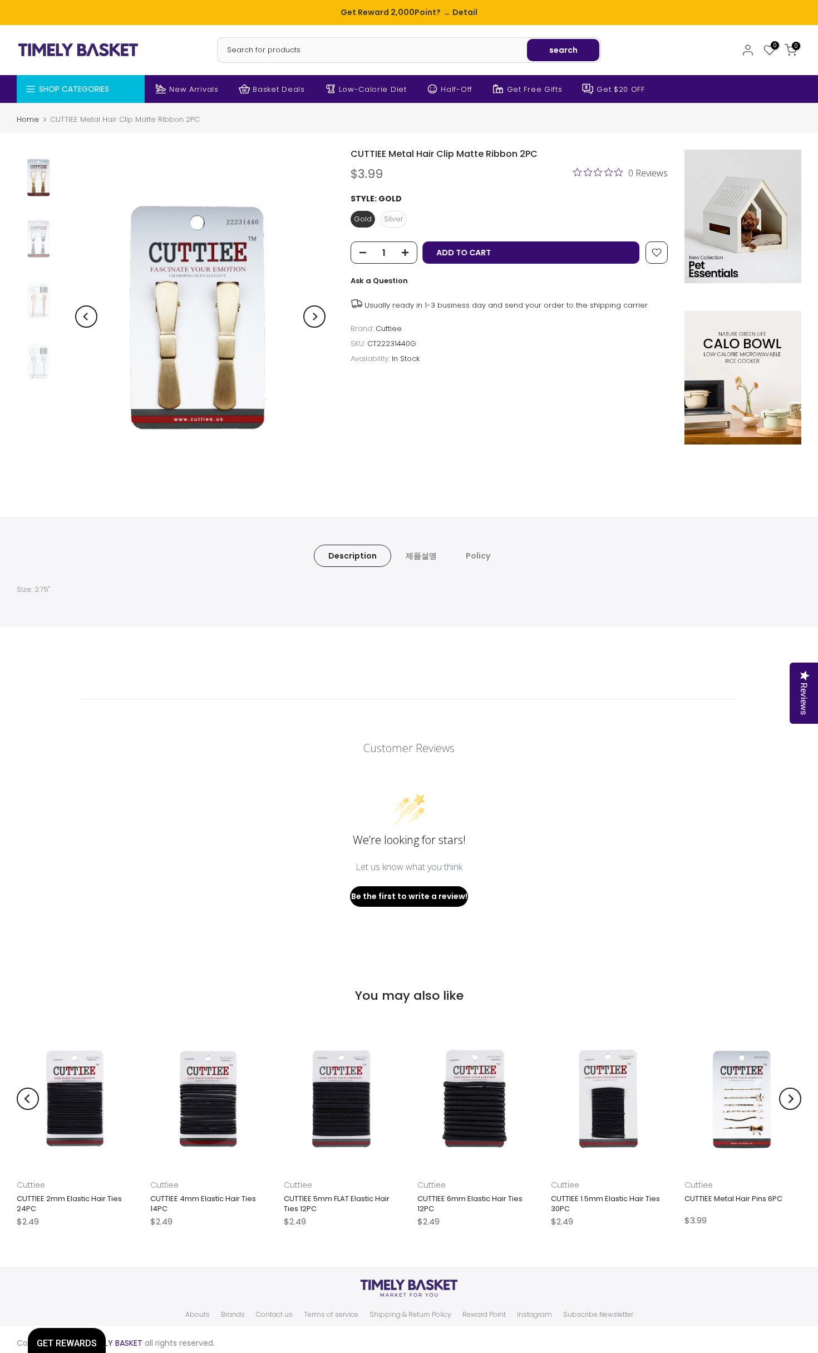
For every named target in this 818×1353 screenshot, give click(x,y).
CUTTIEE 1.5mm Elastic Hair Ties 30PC (605, 1203)
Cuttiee (389, 328)
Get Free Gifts (535, 89)
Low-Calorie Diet (372, 89)
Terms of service (331, 1314)
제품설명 (421, 555)
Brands (233, 1314)
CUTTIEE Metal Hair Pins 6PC (733, 1198)
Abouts (197, 1314)
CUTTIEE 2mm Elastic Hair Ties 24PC (69, 1203)
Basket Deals (278, 89)
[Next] (314, 316)
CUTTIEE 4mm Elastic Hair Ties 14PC (203, 1203)
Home (28, 119)
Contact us (274, 1314)
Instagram (534, 1314)
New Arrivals (193, 89)
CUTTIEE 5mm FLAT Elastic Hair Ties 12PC (337, 1203)
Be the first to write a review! (409, 896)
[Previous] (86, 316)
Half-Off (456, 89)
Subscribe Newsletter (598, 1314)
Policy (478, 555)
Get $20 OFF (621, 89)
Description (352, 555)
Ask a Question (379, 280)
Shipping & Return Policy (410, 1314)
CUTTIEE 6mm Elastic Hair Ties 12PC (470, 1203)
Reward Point (484, 1314)
